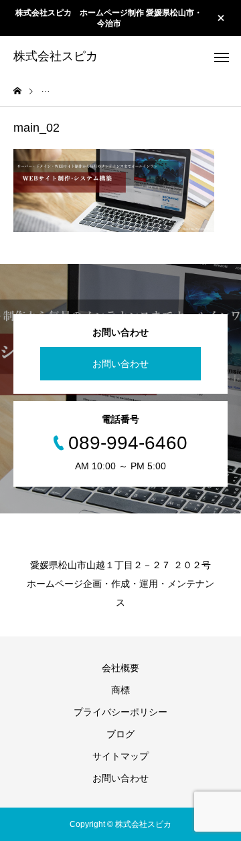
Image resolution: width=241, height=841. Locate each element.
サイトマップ (120, 756)
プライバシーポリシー (120, 712)
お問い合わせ (120, 363)
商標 (120, 690)
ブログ (120, 734)
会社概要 (120, 668)
